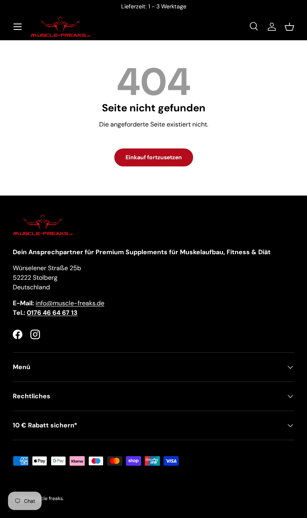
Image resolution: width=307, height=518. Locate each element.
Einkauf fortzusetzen (154, 157)
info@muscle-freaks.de (70, 303)
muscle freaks (47, 498)
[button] (289, 27)
